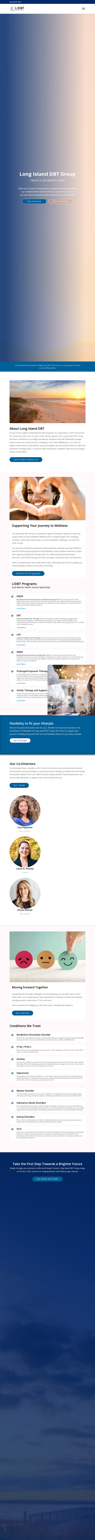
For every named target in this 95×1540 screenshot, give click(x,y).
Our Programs (61, 201)
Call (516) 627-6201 (47, 1179)
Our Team (19, 785)
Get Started (34, 201)
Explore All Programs (28, 573)
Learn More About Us (25, 459)
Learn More (21, 608)
